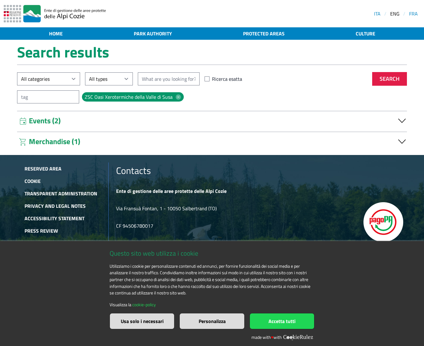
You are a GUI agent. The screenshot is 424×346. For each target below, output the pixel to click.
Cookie (33, 181)
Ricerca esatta (227, 79)
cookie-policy (144, 304)
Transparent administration (61, 193)
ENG (394, 13)
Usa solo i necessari (142, 321)
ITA (377, 13)
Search (389, 79)
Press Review (41, 230)
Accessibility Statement (54, 218)
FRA (413, 13)
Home (56, 33)
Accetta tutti (281, 321)
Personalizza (212, 321)
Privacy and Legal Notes (55, 206)
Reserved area (43, 168)
